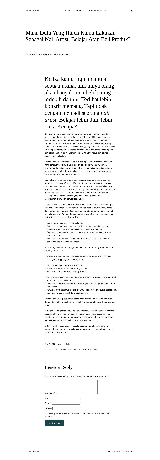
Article (67, 344)
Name (48, 398)
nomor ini (63, 329)
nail (60, 349)
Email (48, 403)
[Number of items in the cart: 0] (132, 10)
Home (78, 10)
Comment (50, 393)
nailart (74, 349)
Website (48, 408)
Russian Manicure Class (87, 349)
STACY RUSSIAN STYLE (95, 10)
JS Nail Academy (33, 10)
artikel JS (69, 10)
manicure (54, 349)
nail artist (67, 349)
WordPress (129, 451)
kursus (47, 349)
